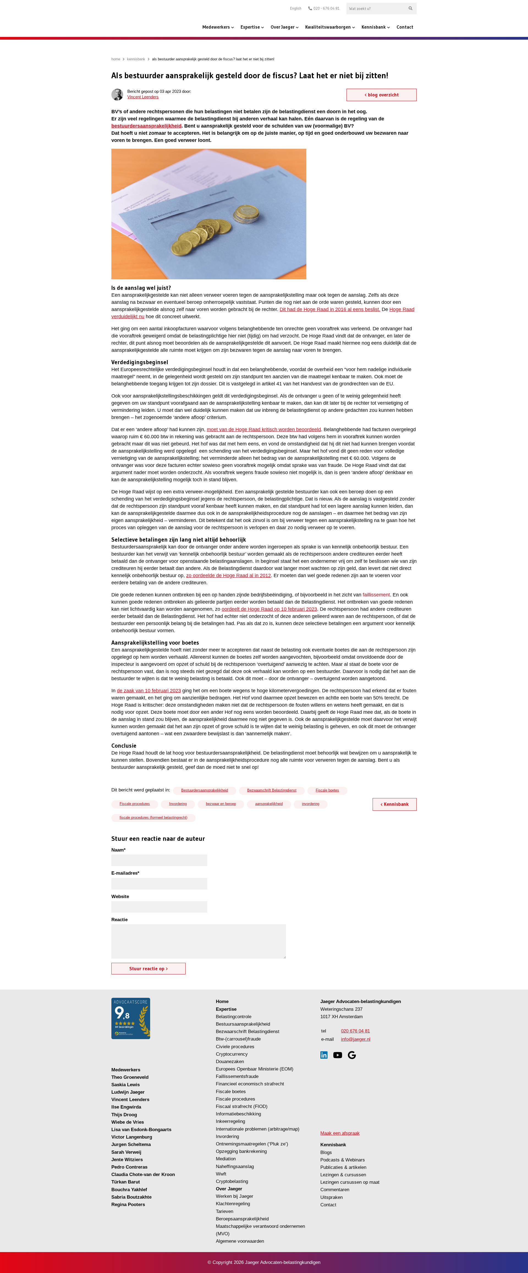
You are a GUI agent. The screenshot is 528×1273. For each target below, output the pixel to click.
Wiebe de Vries (127, 1122)
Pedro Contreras (129, 1167)
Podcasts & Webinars (342, 1160)
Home (222, 1001)
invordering (310, 804)
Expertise (250, 27)
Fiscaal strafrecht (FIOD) (242, 1106)
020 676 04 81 (355, 1031)
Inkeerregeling (230, 1121)
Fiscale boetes (327, 790)
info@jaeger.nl (355, 1039)
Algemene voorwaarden (240, 1241)
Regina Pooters (128, 1204)
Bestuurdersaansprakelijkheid (204, 790)
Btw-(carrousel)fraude (238, 1039)
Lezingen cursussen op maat (350, 1182)
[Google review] (352, 1055)
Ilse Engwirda (126, 1107)
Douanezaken (230, 1061)
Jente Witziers (127, 1159)
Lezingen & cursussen (343, 1174)
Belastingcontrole (233, 1016)
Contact (405, 27)
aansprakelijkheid (269, 804)
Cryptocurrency (232, 1054)
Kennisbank (374, 27)
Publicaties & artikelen (343, 1167)
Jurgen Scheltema (131, 1144)
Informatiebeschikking (238, 1114)
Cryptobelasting (232, 1181)
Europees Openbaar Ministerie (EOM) (254, 1069)
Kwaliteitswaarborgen (328, 27)
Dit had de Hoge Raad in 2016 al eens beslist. (330, 309)
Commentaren (334, 1189)
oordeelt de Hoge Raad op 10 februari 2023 (269, 609)
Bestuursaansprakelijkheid (243, 1024)
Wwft (221, 1174)
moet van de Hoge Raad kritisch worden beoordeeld (264, 429)
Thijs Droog (124, 1114)
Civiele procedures (235, 1046)
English (295, 8)
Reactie (119, 919)
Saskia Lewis (125, 1084)
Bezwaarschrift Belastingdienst (271, 790)
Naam (118, 850)
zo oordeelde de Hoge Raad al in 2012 (228, 575)
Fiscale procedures (135, 804)
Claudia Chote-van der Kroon (143, 1174)
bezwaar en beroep (221, 804)
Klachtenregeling (233, 1203)
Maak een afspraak (340, 1133)
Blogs (326, 1152)
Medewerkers (216, 27)
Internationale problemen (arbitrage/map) (257, 1129)
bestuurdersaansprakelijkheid (146, 126)
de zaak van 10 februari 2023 (149, 690)
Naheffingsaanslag (235, 1166)
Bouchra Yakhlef (129, 1189)
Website (120, 896)
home (115, 59)
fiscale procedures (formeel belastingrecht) (153, 817)
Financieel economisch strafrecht (250, 1083)
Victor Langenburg (131, 1137)
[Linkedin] (324, 1055)
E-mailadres (125, 873)
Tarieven (224, 1211)
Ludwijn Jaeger (128, 1092)
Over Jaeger (283, 27)
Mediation (226, 1158)
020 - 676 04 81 (327, 8)
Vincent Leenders (143, 96)
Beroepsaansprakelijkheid (242, 1218)
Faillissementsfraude (237, 1076)
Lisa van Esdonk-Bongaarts (141, 1129)
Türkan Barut (125, 1182)
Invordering (178, 804)
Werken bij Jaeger (234, 1196)
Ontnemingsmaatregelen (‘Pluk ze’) (253, 1144)
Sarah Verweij (126, 1152)
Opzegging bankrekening (241, 1151)
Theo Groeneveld (129, 1077)
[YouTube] (337, 1055)
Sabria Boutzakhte (131, 1197)
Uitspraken (331, 1197)
